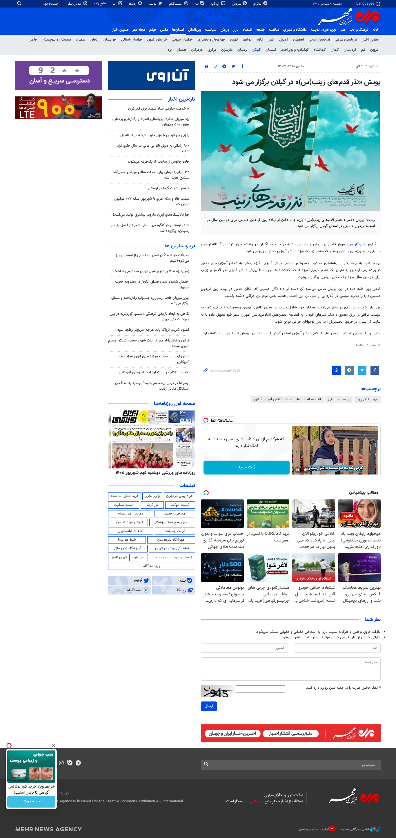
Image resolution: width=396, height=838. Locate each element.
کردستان (350, 50)
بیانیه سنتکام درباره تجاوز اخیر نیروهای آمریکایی (154, 372)
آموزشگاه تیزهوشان (171, 540)
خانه (376, 30)
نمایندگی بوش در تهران (172, 548)
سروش (237, 3)
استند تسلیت (124, 505)
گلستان (271, 50)
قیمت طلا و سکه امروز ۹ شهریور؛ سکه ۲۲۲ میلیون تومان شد (151, 201)
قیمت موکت (180, 505)
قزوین (374, 50)
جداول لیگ (75, 3)
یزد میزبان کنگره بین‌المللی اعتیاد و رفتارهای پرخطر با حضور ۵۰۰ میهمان (150, 122)
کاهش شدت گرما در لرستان (168, 188)
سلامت (274, 30)
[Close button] (54, 745)
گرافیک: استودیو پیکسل (314, 828)
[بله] (69, 763)
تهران (234, 40)
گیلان (257, 50)
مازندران (226, 50)
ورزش (225, 30)
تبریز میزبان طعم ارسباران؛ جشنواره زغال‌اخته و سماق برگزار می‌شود (150, 300)
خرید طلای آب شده (124, 496)
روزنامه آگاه (151, 566)
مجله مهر (138, 30)
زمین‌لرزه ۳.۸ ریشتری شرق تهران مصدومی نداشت (151, 271)
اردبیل (283, 40)
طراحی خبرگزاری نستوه (355, 828)
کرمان (335, 50)
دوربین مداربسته (130, 514)
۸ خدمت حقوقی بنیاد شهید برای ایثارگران (158, 109)
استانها (373, 66)
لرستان (242, 50)
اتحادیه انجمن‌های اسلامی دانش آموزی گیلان (287, 399)
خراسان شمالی (131, 40)
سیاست (211, 30)
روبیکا (133, 3)
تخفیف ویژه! (31, 802)
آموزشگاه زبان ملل (127, 548)
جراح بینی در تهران (179, 496)
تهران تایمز (119, 557)
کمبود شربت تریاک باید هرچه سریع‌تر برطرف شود (153, 330)
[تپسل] (206, 420)
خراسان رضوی (157, 40)
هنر (343, 30)
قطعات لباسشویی (130, 531)
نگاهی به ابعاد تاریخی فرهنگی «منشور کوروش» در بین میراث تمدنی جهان (149, 316)
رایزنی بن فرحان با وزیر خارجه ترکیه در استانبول (154, 135)
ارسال (209, 706)
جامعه (260, 30)
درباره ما (63, 793)
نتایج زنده (100, 3)
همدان (181, 50)
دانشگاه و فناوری (295, 30)
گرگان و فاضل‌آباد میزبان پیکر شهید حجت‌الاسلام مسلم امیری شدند (148, 343)
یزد (170, 50)
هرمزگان (197, 50)
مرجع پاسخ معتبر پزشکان (172, 522)
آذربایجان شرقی (346, 40)
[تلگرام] (78, 763)
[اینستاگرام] (61, 763)
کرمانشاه (320, 50)
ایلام (260, 40)
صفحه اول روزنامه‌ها (174, 404)
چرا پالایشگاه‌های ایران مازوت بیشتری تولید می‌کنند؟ (150, 215)
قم (363, 50)
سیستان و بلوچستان (56, 40)
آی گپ (215, 3)
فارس (33, 40)
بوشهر (247, 40)
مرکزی (212, 50)
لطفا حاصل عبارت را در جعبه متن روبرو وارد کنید (343, 688)
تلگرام (257, 3)
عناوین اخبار (370, 40)
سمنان (81, 40)
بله (197, 3)
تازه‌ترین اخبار (181, 99)
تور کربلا (152, 505)
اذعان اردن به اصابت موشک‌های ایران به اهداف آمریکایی (154, 359)
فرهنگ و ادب (359, 30)
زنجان (94, 40)
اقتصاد (247, 30)
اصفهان (298, 40)
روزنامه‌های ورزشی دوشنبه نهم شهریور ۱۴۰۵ (155, 472)
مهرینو (138, 557)
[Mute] (305, 469)
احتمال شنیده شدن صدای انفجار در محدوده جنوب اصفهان (152, 284)
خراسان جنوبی (182, 40)
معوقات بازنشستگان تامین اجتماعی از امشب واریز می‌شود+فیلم (152, 258)
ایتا (114, 3)
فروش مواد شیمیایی (128, 522)
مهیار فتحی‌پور (367, 399)
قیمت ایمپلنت (175, 531)
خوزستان (109, 40)
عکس (164, 30)
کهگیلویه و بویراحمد (295, 50)
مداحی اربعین (174, 514)
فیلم (152, 30)
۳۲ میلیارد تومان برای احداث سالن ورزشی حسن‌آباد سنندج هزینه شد (151, 175)
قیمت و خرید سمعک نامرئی (171, 557)
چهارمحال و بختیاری (211, 40)
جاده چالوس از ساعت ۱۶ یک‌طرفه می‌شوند (158, 162)
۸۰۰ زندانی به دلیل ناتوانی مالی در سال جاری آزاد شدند (153, 148)
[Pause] (297, 469)
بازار (236, 30)
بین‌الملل (194, 30)
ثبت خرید (246, 467)
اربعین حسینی (339, 399)
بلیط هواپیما (127, 540)
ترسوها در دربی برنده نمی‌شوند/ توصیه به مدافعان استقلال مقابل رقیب (152, 386)
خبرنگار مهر (356, 244)
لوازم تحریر (152, 496)
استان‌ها (178, 30)
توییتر (153, 3)
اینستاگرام (176, 3)
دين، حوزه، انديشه (324, 30)
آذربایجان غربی (319, 40)
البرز (271, 40)
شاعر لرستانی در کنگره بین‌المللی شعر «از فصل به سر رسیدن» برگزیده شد (150, 228)
